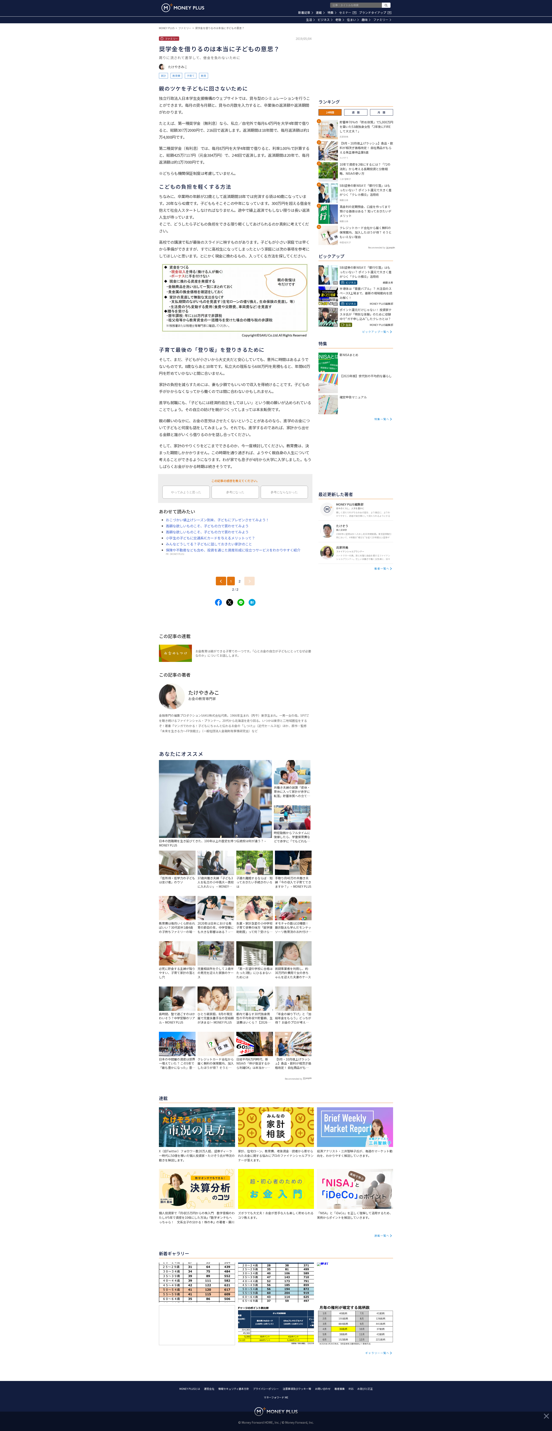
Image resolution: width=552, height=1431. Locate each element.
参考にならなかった (284, 492)
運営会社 (209, 1388)
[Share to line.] (240, 602)
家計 (163, 75)
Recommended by (293, 1078)
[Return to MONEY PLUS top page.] (183, 8)
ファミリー (380, 19)
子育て (190, 75)
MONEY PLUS (166, 28)
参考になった (235, 492)
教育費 (176, 75)
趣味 (365, 19)
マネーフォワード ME (276, 1397)
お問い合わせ (323, 1388)
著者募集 (339, 1388)
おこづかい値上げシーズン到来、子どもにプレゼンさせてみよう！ (217, 519)
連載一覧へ (381, 1235)
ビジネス (324, 19)
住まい (351, 19)
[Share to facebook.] (218, 602)
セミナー (347, 12)
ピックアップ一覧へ (375, 331)
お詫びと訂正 (365, 1388)
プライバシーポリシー (266, 1388)
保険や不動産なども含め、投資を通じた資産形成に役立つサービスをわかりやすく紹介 (233, 550)
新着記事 (304, 12)
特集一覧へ (381, 419)
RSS (351, 1388)
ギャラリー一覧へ (377, 1353)
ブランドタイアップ (374, 12)
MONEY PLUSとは (189, 1388)
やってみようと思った (186, 492)
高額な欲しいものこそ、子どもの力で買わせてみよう (207, 525)
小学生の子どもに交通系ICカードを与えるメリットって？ (210, 537)
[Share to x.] (229, 602)
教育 (203, 75)
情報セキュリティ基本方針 (233, 1388)
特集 (331, 12)
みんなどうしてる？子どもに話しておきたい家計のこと (209, 544)
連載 (319, 12)
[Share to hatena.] (252, 602)
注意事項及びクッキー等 (297, 1388)
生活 (309, 19)
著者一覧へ (381, 568)
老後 (338, 19)
